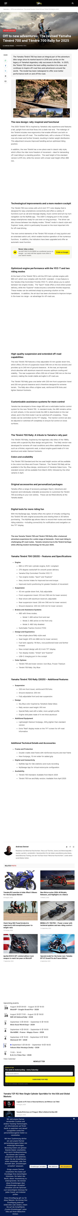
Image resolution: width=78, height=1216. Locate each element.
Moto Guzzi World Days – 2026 (22, 1025)
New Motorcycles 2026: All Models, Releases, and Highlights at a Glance (54, 893)
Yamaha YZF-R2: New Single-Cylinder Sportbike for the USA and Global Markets (37, 1095)
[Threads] (5, 76)
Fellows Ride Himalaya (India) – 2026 (24, 1047)
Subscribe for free (40, 1079)
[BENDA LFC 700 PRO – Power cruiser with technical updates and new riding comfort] (57, 910)
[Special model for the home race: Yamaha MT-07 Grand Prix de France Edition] (57, 943)
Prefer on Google (62, 252)
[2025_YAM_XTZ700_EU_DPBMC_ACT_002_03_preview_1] (38, 112)
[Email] (5, 81)
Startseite (6, 9)
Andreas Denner (9, 45)
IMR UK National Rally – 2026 (21, 1017)
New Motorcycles (9, 30)
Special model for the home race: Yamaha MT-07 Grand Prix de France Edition (56, 957)
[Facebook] (5, 66)
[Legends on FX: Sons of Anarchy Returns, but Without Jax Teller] (9, 1104)
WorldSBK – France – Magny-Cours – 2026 (27, 1032)
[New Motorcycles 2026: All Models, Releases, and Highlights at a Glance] (57, 880)
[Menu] (5, 3)
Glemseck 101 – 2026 (18, 1040)
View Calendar (10, 1059)
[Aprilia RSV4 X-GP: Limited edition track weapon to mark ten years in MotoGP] (20, 943)
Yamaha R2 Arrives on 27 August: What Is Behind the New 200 (37, 1112)
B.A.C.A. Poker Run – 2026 (20, 1055)
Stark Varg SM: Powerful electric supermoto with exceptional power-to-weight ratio (18, 925)
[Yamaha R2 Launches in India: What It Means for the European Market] (20, 880)
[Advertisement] (41, 184)
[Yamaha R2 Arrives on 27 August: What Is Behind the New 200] (9, 1115)
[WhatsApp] (5, 60)
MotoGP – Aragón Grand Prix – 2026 (24, 1009)
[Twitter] (5, 71)
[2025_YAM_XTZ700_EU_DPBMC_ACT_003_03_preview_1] (54, 112)
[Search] (72, 3)
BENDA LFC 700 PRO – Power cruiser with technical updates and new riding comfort (56, 924)
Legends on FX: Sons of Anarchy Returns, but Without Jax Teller (38, 1102)
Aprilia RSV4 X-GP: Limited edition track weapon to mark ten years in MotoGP (18, 957)
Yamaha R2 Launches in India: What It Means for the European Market (20, 893)
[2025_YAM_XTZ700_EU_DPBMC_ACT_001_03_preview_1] (21, 112)
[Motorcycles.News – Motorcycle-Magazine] (39, 3)
